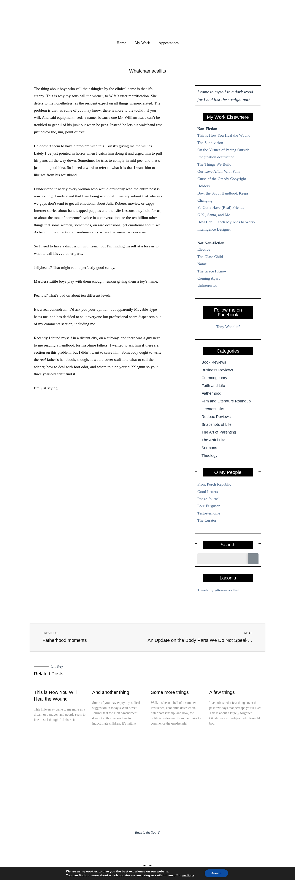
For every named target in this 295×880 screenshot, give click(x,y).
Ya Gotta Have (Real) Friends (220, 207)
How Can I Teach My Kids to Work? (226, 222)
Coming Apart (208, 278)
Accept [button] (216, 873)
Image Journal (208, 499)
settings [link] (188, 875)
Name (202, 264)
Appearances (169, 43)
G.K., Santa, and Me (213, 215)
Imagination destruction (216, 157)
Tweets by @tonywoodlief (218, 590)
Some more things (170, 692)
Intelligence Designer (214, 229)
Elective (203, 249)
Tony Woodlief (228, 326)
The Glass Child (210, 257)
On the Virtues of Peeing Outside (223, 150)
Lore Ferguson (208, 506)
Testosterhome (208, 513)
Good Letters (207, 491)
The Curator (206, 520)
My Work (142, 43)
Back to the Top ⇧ (147, 832)
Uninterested (207, 285)
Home (121, 43)
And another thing (110, 692)
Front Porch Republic (214, 484)
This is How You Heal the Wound (223, 135)
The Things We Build (214, 164)
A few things (222, 692)
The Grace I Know (212, 271)
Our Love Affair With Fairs (218, 171)
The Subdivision (210, 143)
